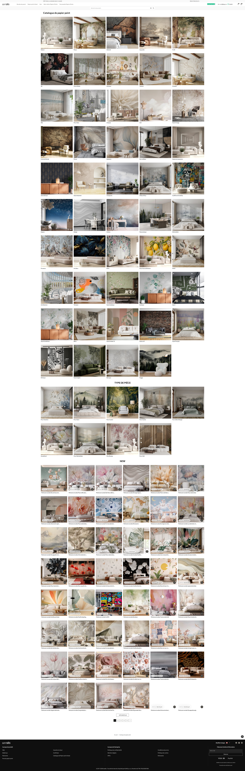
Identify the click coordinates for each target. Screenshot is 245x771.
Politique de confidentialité (115, 750)
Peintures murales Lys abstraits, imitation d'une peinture (187, 523)
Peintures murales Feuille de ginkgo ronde (78, 617)
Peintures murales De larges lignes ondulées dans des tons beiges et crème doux (133, 492)
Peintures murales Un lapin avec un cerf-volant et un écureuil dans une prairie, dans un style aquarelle (187, 648)
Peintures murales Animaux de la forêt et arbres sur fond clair (105, 586)
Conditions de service (163, 750)
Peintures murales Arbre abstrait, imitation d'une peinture (78, 555)
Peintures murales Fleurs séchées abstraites (160, 492)
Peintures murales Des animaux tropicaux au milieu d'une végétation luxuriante (160, 586)
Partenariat (161, 755)
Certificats (56, 753)
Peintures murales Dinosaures (131, 523)
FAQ (3, 750)
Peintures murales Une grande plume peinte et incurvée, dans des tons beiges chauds (78, 710)
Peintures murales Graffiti (102, 617)
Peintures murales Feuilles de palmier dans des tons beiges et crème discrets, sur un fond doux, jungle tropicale (133, 648)
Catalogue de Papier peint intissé (61, 755)
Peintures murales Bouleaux (131, 617)
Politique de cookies (163, 753)
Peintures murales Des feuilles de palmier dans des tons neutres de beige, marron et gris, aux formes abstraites (50, 648)
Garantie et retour (57, 750)
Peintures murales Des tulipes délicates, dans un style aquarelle (50, 679)
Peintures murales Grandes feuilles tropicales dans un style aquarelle (133, 555)
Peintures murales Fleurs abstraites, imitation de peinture (105, 555)
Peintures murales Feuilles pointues (50, 617)
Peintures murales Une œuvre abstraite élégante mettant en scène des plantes (187, 555)
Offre (109, 755)
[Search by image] (151, 8)
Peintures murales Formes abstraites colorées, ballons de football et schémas (105, 523)
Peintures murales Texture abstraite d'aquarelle (160, 679)
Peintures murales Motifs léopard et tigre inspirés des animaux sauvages (187, 679)
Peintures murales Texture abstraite (160, 617)
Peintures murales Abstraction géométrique (50, 523)
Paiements (5, 755)
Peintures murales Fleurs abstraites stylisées (78, 523)
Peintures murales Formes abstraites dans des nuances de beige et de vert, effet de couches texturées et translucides (105, 648)
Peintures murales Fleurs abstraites (187, 492)
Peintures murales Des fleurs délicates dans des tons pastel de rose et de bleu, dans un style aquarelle (105, 492)
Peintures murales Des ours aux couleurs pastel (160, 648)
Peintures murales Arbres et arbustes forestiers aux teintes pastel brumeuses (160, 710)
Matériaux (5, 753)
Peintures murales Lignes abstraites (187, 586)
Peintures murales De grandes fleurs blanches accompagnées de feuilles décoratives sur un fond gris (133, 710)
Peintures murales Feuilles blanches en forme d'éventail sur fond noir (133, 586)
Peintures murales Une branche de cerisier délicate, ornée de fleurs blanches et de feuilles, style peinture (78, 648)
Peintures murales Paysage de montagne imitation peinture (50, 555)
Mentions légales (112, 753)
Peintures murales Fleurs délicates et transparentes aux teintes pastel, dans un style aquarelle (78, 492)
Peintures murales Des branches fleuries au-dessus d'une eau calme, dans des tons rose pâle (105, 710)
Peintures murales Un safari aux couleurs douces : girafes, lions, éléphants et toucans (133, 679)
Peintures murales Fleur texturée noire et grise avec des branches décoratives (50, 586)
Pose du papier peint (7, 758)
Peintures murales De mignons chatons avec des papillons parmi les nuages (160, 523)
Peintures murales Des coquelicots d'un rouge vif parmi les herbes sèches (78, 586)
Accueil (116, 734)
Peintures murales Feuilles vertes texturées (78, 679)
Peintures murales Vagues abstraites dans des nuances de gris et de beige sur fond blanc (50, 710)
